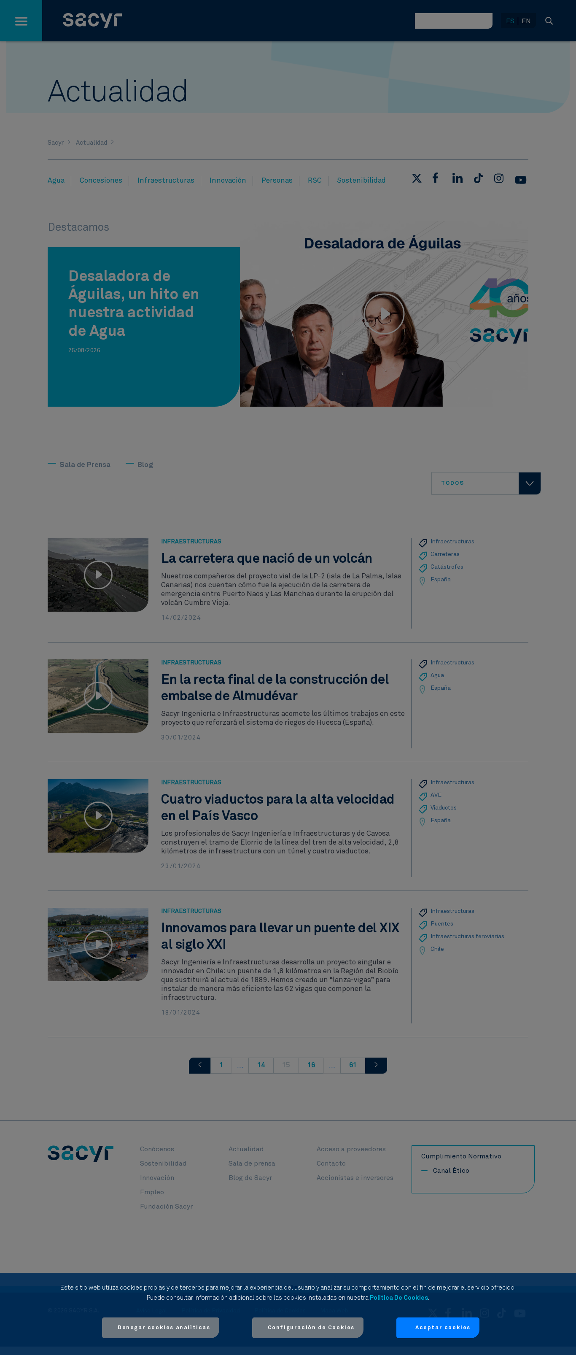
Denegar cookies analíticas (164, 1328)
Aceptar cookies (443, 1328)
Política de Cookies (399, 1298)
